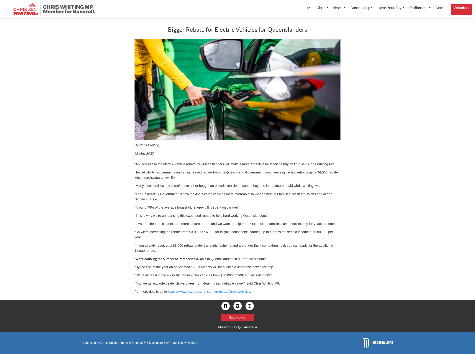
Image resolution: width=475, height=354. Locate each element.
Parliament (418, 8)
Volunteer (461, 8)
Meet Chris (316, 8)
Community (360, 8)
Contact (442, 8)
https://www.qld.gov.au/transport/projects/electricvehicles (209, 292)
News (338, 8)
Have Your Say (389, 8)
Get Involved (237, 317)
